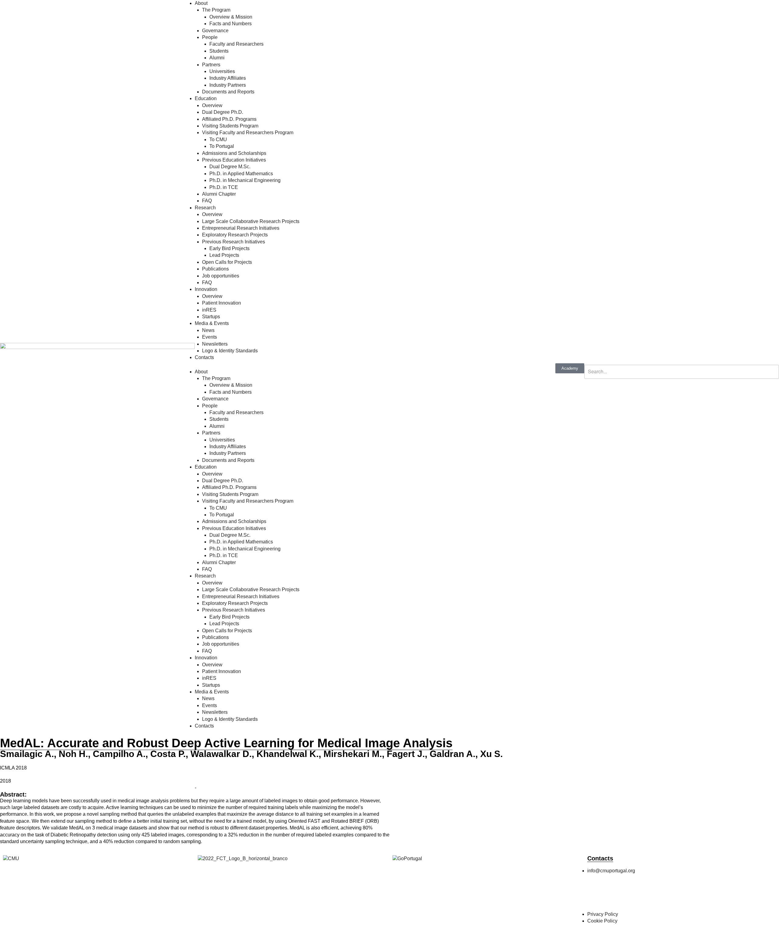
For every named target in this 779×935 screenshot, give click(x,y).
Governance (215, 30)
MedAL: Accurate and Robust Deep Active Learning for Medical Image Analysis (226, 743)
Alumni (217, 57)
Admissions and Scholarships (234, 153)
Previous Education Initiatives (234, 159)
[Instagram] (611, 895)
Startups (211, 316)
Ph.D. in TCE (223, 187)
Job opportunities (220, 275)
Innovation (206, 289)
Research (205, 207)
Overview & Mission (230, 16)
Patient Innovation (221, 302)
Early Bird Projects (229, 248)
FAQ (207, 200)
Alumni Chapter (219, 194)
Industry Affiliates (227, 78)
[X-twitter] (627, 895)
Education (206, 98)
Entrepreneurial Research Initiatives (240, 228)
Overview (212, 105)
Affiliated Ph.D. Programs (229, 119)
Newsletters (215, 344)
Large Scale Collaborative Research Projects (250, 221)
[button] (681, 361)
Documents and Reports (228, 91)
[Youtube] (660, 895)
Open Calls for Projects (227, 262)
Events (209, 337)
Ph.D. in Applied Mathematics (241, 173)
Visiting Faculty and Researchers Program (247, 132)
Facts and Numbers (230, 23)
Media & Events (212, 323)
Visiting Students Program (230, 125)
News (208, 330)
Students (219, 51)
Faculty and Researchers (236, 44)
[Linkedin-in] (644, 895)
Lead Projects (224, 255)
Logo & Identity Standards (230, 350)
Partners (211, 64)
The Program (216, 9)
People (210, 37)
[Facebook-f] (595, 895)
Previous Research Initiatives (233, 241)
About (201, 3)
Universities (222, 71)
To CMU (218, 139)
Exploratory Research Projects (235, 234)
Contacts (204, 357)
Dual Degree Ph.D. (222, 112)
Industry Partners (227, 85)
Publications (215, 268)
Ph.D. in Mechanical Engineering (245, 180)
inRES (209, 309)
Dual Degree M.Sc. (229, 166)
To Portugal (221, 146)
